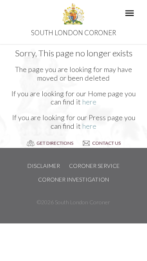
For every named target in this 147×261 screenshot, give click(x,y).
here (89, 101)
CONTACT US (106, 143)
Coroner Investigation (73, 179)
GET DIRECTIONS (54, 143)
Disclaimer (43, 165)
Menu (130, 14)
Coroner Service (94, 165)
